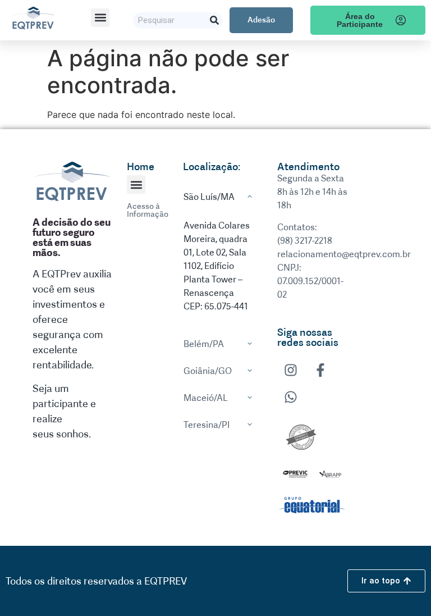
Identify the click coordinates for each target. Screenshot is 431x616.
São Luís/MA (209, 196)
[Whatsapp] (290, 397)
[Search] (215, 20)
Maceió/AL (206, 398)
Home (140, 167)
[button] (100, 17)
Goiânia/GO (208, 371)
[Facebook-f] (320, 370)
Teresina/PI (207, 424)
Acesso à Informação (147, 210)
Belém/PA (204, 344)
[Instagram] (290, 370)
